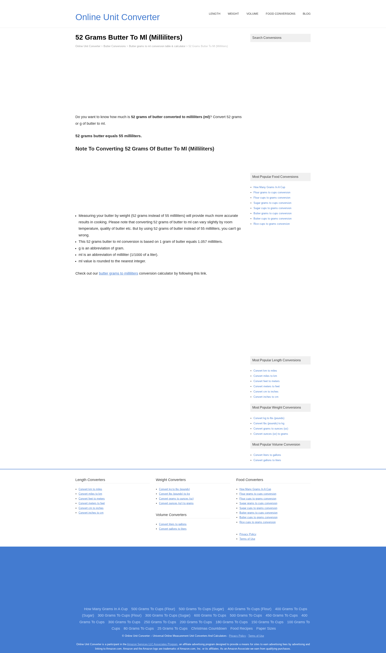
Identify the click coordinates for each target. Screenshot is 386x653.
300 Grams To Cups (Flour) (120, 615)
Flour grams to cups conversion (272, 192)
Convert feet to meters (267, 381)
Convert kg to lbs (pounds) (269, 418)
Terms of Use (247, 538)
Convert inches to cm (266, 396)
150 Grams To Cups (267, 622)
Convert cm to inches (266, 391)
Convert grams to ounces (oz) (271, 428)
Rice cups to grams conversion (272, 223)
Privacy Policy (247, 534)
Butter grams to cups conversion (273, 213)
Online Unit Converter (117, 17)
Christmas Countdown (209, 628)
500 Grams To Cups (246, 615)
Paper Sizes (266, 628)
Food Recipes (241, 628)
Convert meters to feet (267, 386)
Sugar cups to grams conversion (272, 208)
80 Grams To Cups (139, 628)
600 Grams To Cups (210, 615)
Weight (233, 13)
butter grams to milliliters (118, 273)
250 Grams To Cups (160, 622)
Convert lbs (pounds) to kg (269, 423)
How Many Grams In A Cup (269, 187)
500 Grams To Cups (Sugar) (201, 609)
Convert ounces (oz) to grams (271, 433)
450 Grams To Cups (282, 615)
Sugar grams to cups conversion (272, 202)
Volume (252, 13)
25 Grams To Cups (172, 628)
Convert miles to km (265, 375)
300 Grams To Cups (124, 622)
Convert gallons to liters (267, 460)
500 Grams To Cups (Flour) (153, 609)
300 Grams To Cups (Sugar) (167, 615)
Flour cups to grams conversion (272, 197)
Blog (307, 13)
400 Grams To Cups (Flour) (249, 609)
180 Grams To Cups (232, 622)
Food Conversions (280, 13)
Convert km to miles (265, 370)
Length (214, 13)
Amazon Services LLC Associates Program (152, 644)
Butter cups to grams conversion (273, 218)
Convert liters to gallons (267, 454)
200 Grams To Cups (196, 622)
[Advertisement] (159, 83)
